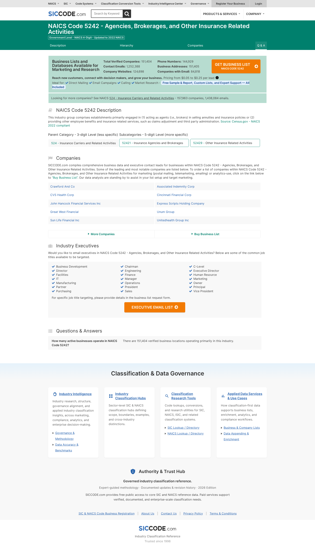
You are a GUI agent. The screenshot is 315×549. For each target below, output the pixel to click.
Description (58, 45)
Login (258, 3)
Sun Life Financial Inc (64, 220)
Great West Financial (64, 212)
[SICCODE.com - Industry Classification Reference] (157, 528)
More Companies (103, 234)
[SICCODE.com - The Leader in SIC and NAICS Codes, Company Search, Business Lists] (71, 13)
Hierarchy (126, 45)
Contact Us (169, 513)
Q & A (261, 45)
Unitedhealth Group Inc (173, 220)
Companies (195, 45)
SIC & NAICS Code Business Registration (107, 513)
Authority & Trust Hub (162, 471)
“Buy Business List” (64, 177)
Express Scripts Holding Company (180, 203)
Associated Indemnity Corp (176, 186)
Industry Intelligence (75, 394)
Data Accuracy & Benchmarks (66, 447)
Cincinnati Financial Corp (174, 195)
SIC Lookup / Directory (183, 427)
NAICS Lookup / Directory (186, 433)
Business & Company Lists (242, 427)
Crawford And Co (62, 186)
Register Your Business (230, 3)
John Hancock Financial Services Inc (75, 203)
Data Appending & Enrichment (236, 436)
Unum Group (165, 212)
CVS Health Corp (62, 195)
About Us (147, 513)
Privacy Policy (193, 513)
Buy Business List (206, 234)
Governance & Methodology (65, 436)
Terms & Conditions (223, 513)
